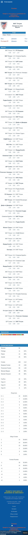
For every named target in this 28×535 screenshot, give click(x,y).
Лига (2, 38)
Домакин (14, 38)
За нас (14, 506)
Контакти (14, 509)
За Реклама (14, 511)
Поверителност (14, 516)
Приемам (25, 532)
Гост (26, 38)
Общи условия (14, 514)
